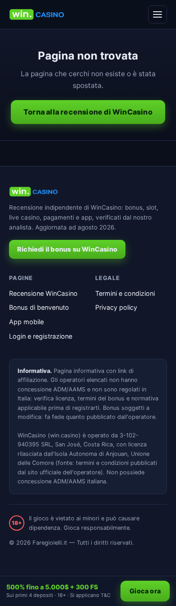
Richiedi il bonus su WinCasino (67, 249)
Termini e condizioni (125, 293)
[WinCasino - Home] (37, 14)
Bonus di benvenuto (39, 307)
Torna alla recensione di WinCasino (88, 111)
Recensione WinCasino (43, 293)
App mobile (26, 322)
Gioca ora (145, 591)
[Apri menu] (157, 14)
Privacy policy (116, 307)
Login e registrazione (40, 336)
